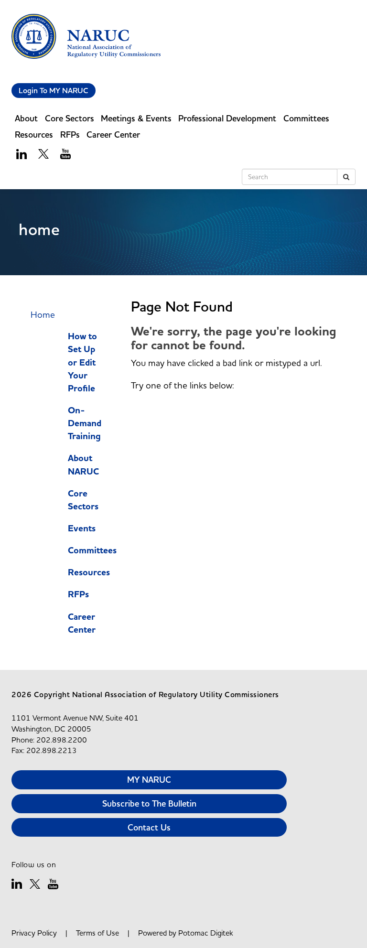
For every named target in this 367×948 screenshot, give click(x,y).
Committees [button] (306, 118)
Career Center (82, 623)
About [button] (26, 118)
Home (43, 314)
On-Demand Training (84, 423)
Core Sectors (83, 500)
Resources (89, 572)
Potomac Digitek (205, 932)
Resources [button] (34, 134)
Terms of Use (97, 932)
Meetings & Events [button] (136, 118)
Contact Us (149, 827)
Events (82, 528)
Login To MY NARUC (53, 91)
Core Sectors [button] (69, 118)
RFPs (70, 134)
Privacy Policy (34, 932)
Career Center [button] (113, 134)
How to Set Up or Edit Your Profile (82, 362)
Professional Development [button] (227, 118)
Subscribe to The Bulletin (149, 803)
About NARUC (83, 464)
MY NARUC (149, 779)
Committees (92, 550)
